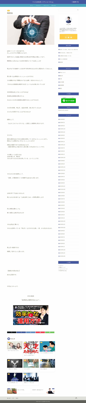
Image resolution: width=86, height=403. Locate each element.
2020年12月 (62, 221)
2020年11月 (62, 224)
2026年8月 (62, 119)
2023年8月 (62, 160)
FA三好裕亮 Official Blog (43, 2)
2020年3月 (62, 243)
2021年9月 (62, 192)
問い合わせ (54, 5)
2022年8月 (62, 173)
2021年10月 (62, 189)
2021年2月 (62, 214)
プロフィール (46, 5)
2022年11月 (62, 170)
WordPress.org (62, 270)
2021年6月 (62, 202)
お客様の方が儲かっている (65, 55)
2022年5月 (62, 182)
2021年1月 (62, 218)
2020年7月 (62, 237)
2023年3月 (62, 163)
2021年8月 (62, 195)
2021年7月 (62, 198)
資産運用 (62, 85)
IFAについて (38, 5)
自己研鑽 (62, 82)
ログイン (61, 265)
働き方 (61, 75)
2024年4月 (62, 151)
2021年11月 (62, 186)
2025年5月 (62, 138)
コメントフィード (63, 269)
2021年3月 (62, 211)
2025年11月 (62, 132)
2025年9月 (62, 135)
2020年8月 (62, 233)
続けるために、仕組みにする (66, 52)
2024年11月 (62, 144)
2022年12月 (62, 167)
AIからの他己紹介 (63, 59)
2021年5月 (62, 205)
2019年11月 (62, 252)
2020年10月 (62, 227)
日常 (8, 10)
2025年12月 (62, 128)
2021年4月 (62, 208)
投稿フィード (62, 267)
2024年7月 (62, 148)
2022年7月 (62, 176)
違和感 (61, 62)
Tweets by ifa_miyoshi (63, 110)
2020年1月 (62, 246)
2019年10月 (62, 256)
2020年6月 (62, 240)
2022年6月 (62, 179)
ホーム (31, 5)
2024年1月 (62, 154)
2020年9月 (62, 230)
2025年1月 (62, 141)
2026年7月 (62, 122)
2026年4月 (62, 125)
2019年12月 (62, 249)
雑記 (61, 88)
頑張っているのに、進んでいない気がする (69, 49)
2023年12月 (62, 157)
